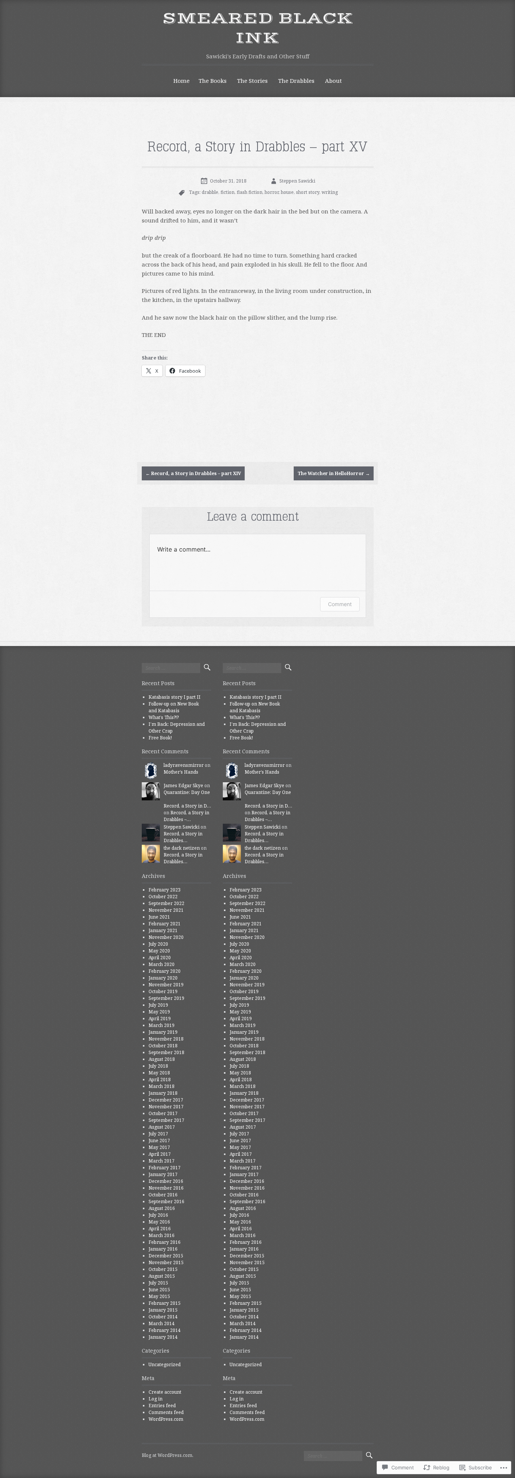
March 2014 (162, 1323)
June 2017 (159, 1140)
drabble (210, 192)
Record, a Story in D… (187, 806)
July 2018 (158, 1066)
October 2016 (163, 1195)
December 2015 (166, 1255)
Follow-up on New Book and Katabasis (174, 707)
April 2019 (160, 1018)
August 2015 (162, 1276)
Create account (165, 1392)
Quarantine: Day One (187, 792)
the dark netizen (182, 848)
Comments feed (166, 1412)
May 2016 (159, 1222)
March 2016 (162, 1235)
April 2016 (160, 1228)
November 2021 (166, 910)
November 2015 (166, 1262)
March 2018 (162, 1086)
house (287, 192)
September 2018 (166, 1052)
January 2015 (163, 1310)
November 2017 (166, 1106)
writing (330, 192)
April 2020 (160, 957)
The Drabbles (296, 80)
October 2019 (163, 991)
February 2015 (165, 1303)
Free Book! (160, 737)
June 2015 (159, 1289)
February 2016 (165, 1242)
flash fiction (249, 192)
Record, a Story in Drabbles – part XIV (193, 473)
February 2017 (165, 1167)
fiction (228, 192)
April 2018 (160, 1079)
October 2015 (163, 1269)
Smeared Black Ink (257, 28)
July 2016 (158, 1215)
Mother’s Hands (181, 772)
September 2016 (166, 1201)
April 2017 (160, 1154)
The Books (213, 80)
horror (272, 192)
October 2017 (163, 1113)
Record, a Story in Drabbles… (183, 837)
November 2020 (166, 937)
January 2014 (163, 1337)
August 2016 (162, 1208)
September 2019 (166, 998)
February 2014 (165, 1330)
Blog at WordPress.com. (167, 1455)
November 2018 (166, 1039)
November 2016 (166, 1188)
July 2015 (158, 1283)
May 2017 (159, 1147)
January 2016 (163, 1249)
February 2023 (165, 890)
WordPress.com (166, 1419)
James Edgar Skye (183, 785)
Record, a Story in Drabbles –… (186, 816)
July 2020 (158, 944)
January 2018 (163, 1093)
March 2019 (162, 1025)
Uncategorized (165, 1364)
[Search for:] (171, 668)
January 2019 (163, 1032)
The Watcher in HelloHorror (333, 473)
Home (181, 80)
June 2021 (159, 917)
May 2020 (159, 951)
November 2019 (166, 984)
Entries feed (162, 1405)
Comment (340, 604)
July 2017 (158, 1134)
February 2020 (165, 971)
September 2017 (166, 1120)
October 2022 (163, 896)
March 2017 (162, 1161)
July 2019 (158, 1005)
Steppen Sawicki (297, 181)
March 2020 (162, 964)
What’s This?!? (164, 717)
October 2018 (163, 1045)
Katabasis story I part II (175, 697)
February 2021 (165, 923)
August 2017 (162, 1127)
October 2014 (163, 1316)
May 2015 (159, 1296)
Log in (155, 1399)
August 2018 (162, 1059)
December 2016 (166, 1181)
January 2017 (163, 1174)
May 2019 (159, 1012)
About (333, 80)
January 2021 (163, 930)
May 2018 (159, 1073)
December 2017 (166, 1100)
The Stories (252, 80)
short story (307, 192)
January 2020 (163, 978)
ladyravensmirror (184, 765)
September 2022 (166, 903)
